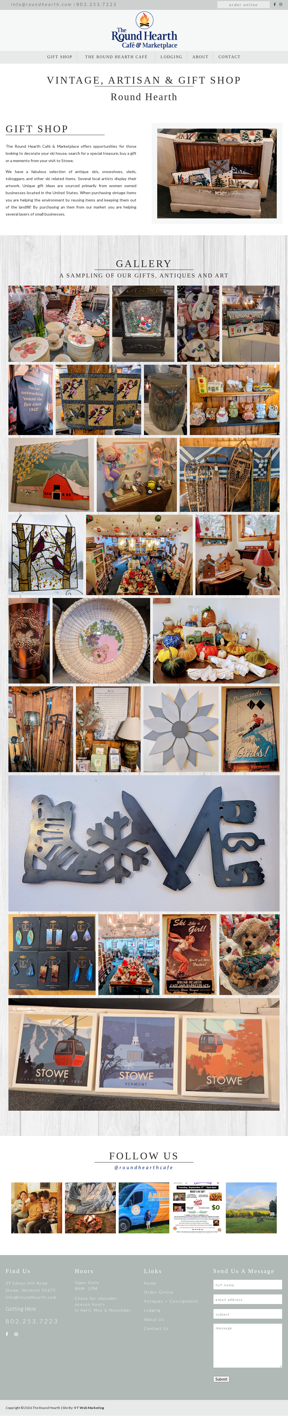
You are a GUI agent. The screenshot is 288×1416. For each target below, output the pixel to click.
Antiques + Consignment (171, 1301)
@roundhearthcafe (144, 1167)
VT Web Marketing (89, 1408)
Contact (230, 57)
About (200, 57)
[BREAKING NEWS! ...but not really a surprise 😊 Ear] (36, 1207)
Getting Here (21, 1308)
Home (150, 1283)
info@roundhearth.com (31, 1297)
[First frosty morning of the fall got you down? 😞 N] (90, 1207)
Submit (221, 1379)
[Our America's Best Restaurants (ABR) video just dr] (144, 1207)
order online (243, 4)
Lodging (172, 57)
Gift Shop (60, 57)
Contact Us (156, 1328)
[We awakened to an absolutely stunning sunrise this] (251, 1207)
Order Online (159, 1292)
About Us (154, 1319)
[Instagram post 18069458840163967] (197, 1207)
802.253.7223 (32, 1321)
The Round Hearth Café (116, 57)
